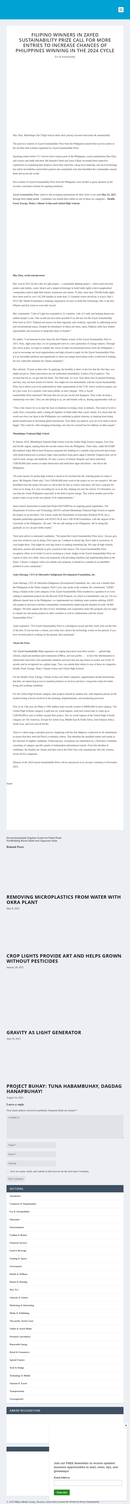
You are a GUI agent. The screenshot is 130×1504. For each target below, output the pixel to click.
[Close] (126, 1425)
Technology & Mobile (20, 1376)
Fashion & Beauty (18, 1235)
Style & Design (17, 1368)
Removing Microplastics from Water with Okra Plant (63, 899)
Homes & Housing (18, 1282)
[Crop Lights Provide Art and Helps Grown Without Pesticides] (41, 951)
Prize (40, 706)
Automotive (15, 1196)
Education (15, 1219)
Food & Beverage (18, 1250)
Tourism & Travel (18, 1383)
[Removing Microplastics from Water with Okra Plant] (41, 892)
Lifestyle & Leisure (19, 1297)
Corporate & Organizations (23, 1204)
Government (16, 1266)
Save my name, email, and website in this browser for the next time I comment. (49, 1171)
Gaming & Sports (18, 1258)
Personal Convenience (20, 1336)
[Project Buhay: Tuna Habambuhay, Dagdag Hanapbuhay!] (41, 1082)
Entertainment (17, 1227)
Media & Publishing (19, 1313)
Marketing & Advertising (22, 1305)
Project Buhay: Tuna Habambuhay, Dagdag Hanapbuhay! (64, 1088)
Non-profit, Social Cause (21, 1321)
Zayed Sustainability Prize (26, 194)
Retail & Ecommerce (20, 1352)
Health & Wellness (18, 1274)
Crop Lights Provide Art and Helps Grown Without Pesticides (63, 958)
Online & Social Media (21, 1329)
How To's (14, 1290)
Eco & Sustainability (65, 56)
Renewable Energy (18, 1344)
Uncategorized (16, 1399)
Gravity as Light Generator (43, 1032)
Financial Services (18, 1243)
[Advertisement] (65, 808)
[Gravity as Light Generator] (56, 1028)
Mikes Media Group (25, 1502)
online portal (32, 199)
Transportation (17, 1391)
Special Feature (17, 1360)
